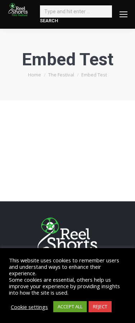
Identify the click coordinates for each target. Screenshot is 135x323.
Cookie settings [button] (29, 307)
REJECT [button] (100, 306)
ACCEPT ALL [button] (70, 306)
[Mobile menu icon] (123, 14)
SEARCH (49, 20)
